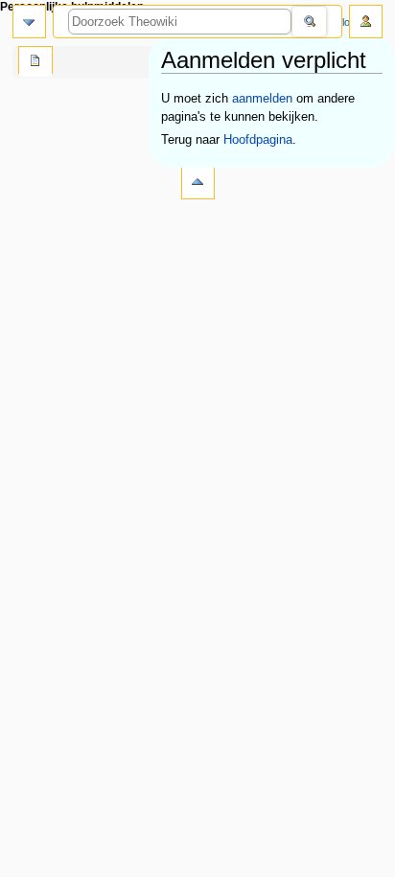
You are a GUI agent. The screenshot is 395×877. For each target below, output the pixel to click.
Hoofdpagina (257, 140)
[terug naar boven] (198, 182)
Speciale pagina (35, 62)
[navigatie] (29, 21)
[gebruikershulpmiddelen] (366, 21)
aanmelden (262, 98)
